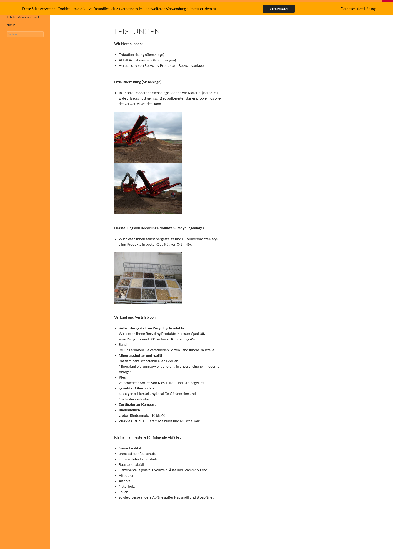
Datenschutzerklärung (358, 8)
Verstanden (279, 8)
